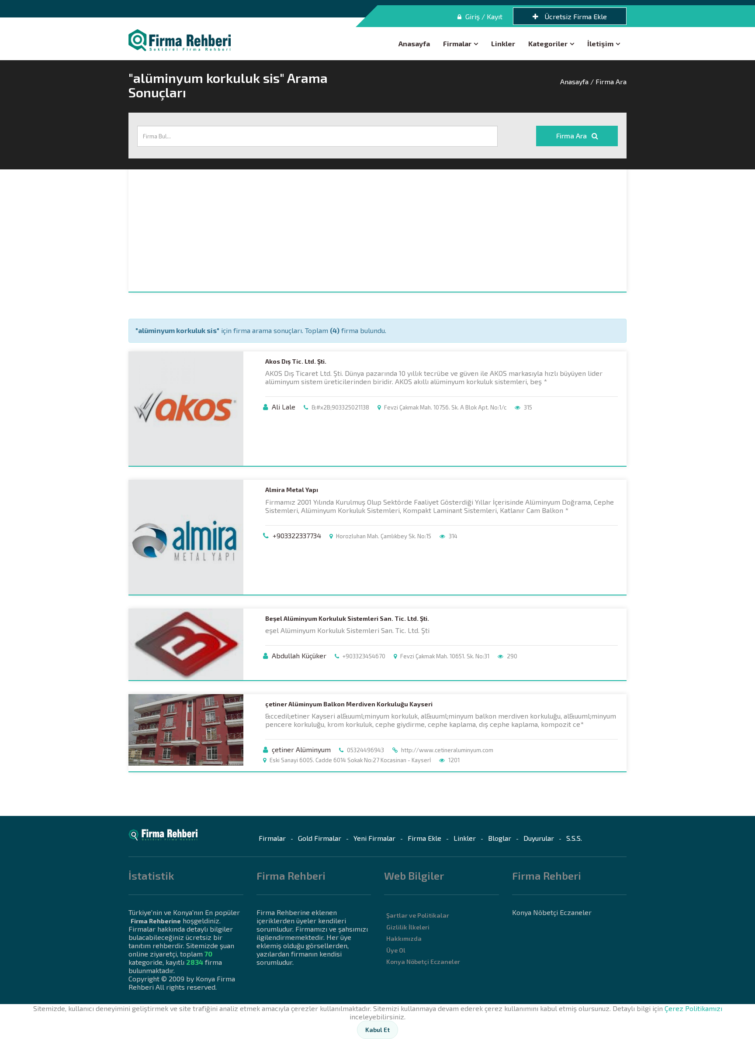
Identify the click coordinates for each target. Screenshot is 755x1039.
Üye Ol (395, 950)
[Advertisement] (377, 230)
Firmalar (457, 43)
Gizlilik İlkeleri (407, 927)
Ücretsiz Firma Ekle (575, 16)
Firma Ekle (424, 838)
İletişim (600, 43)
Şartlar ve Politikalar (417, 915)
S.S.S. (574, 838)
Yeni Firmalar (374, 838)
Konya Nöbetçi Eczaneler (423, 961)
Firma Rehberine (156, 921)
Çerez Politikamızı (693, 1008)
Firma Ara (572, 135)
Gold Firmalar (319, 838)
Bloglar (499, 838)
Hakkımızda (404, 938)
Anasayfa (414, 43)
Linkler (503, 43)
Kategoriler (548, 43)
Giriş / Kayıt (483, 16)
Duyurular (538, 838)
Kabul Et (377, 1029)
